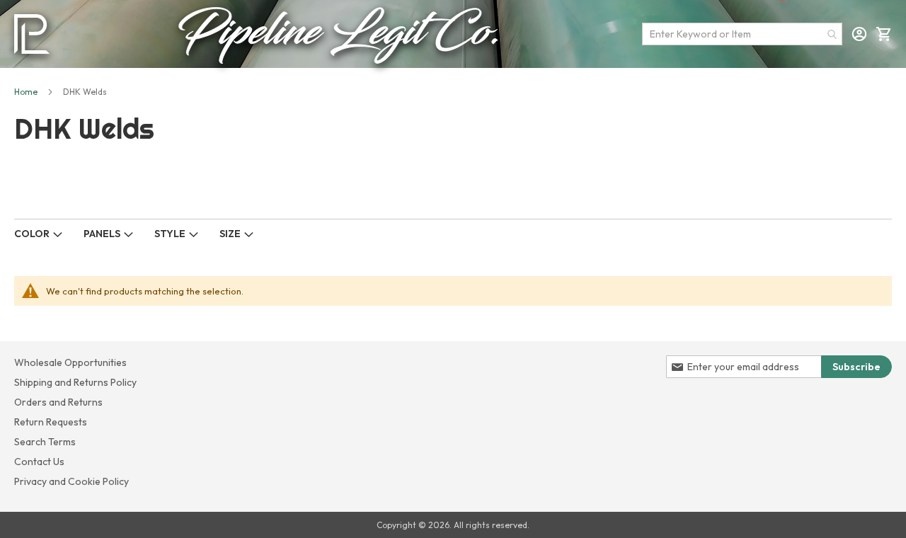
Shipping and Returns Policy (75, 382)
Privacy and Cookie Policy (71, 481)
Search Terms (45, 441)
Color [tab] (32, 233)
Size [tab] (230, 233)
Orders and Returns (58, 402)
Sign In (859, 34)
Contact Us (39, 461)
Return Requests (50, 422)
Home (26, 91)
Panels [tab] (102, 233)
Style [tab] (169, 233)
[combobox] (742, 34)
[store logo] (32, 34)
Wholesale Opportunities (70, 362)
